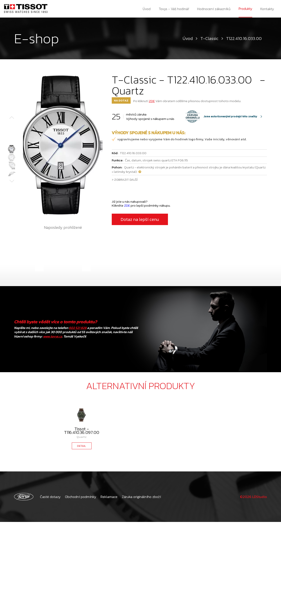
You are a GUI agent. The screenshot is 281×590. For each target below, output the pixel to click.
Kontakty (267, 8)
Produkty (245, 8)
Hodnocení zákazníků (214, 8)
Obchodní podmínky (80, 496)
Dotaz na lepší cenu (140, 219)
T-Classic (209, 38)
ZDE (152, 100)
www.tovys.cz (52, 336)
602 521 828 (77, 327)
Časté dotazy (50, 496)
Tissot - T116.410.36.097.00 (81, 430)
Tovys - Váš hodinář (174, 8)
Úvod (147, 8)
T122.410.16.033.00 (245, 38)
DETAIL (81, 446)
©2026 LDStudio (253, 496)
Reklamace (109, 496)
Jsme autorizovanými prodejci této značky (221, 116)
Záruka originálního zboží (141, 496)
